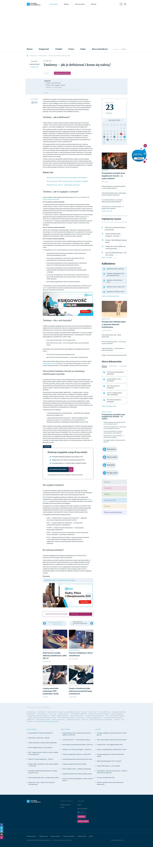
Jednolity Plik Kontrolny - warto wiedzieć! (108, 766)
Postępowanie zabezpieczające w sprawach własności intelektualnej (114, 324)
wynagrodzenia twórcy (49, 363)
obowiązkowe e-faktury (73, 719)
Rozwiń (46, 93)
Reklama (66, 4)
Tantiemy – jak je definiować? (53, 83)
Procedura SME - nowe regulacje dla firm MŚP (110, 744)
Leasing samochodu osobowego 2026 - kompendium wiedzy (51, 691)
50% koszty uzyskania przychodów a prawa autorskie (115, 229)
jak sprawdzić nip (31, 712)
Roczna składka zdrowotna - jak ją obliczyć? (40, 747)
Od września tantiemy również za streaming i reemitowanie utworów (63, 89)
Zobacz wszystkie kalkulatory (110, 296)
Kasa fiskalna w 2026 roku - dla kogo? (39, 738)
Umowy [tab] (104, 366)
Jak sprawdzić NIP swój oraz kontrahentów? (40, 733)
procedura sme (81, 718)
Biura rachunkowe (100, 49)
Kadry (83, 49)
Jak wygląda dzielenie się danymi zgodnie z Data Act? (114, 441)
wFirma (62, 807)
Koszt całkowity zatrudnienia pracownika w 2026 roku (77, 744)
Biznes (30, 49)
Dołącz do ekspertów (82, 808)
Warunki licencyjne (82, 836)
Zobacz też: (48, 172)
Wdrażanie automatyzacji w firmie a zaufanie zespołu (77, 774)
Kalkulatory (111, 449)
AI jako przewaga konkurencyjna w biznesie (74, 764)
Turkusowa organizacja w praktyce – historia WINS (76, 754)
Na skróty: (47, 81)
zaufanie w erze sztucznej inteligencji (98, 714)
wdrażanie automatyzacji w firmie (94, 716)
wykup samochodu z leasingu (55, 712)
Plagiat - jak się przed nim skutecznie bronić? (114, 355)
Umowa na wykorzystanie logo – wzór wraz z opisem (115, 254)
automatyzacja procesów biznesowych (38, 716)
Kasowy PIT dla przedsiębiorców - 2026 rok (40, 759)
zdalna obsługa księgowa (43, 719)
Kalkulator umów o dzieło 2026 (116, 287)
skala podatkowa (42, 714)
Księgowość (44, 49)
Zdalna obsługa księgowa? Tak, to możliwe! (109, 761)
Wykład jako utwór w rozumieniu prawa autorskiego (59, 580)
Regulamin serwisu (43, 836)
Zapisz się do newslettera (62, 73)
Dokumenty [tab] (113, 366)
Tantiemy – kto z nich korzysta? (54, 87)
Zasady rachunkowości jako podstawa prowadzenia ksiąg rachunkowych (80, 691)
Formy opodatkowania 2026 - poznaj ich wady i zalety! (43, 777)
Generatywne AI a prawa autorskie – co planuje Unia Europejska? (114, 436)
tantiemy (47, 73)
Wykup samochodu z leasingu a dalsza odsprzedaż (42, 743)
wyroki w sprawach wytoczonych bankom (100, 719)
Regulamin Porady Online (69, 836)
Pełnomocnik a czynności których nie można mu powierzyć (115, 248)
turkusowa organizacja (117, 714)
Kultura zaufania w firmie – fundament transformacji (76, 769)
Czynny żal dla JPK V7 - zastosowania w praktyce (76, 740)
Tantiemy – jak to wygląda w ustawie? (55, 85)
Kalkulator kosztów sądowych (115, 269)
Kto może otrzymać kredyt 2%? (106, 777)
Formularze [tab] (123, 366)
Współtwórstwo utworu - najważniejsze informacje (63, 185)
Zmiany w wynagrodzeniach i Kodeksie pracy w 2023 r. (112, 749)
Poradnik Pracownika (65, 805)
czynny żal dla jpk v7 (63, 714)
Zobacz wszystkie (107, 211)
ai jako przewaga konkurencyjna (59, 716)
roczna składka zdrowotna (72, 712)
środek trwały (93, 712)
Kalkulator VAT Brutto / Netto (115, 292)
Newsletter (82, 816)
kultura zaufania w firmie (77, 716)
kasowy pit (84, 712)
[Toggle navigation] (125, 4)
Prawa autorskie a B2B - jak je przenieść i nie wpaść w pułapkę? (67, 181)
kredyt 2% (84, 719)
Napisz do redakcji (83, 821)
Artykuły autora (34, 67)
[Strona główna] (27, 55)
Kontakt (79, 805)
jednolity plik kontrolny (58, 719)
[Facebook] (1, 824)
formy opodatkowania (104, 712)
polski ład (116, 719)
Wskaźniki (111, 465)
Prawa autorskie (107, 412)
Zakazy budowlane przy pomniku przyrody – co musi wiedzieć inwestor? (115, 423)
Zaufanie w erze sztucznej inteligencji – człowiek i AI (76, 749)
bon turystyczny (38, 721)
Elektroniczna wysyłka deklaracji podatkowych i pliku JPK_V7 (55, 655)
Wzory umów (112, 457)
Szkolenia (93, 4)
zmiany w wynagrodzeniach (94, 718)
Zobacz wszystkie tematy (51, 721)
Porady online (112, 473)
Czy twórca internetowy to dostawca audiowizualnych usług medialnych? (113, 432)
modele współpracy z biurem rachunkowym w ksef (42, 718)
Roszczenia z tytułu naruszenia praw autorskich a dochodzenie (67, 178)
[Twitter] (1, 827)
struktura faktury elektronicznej (66, 718)
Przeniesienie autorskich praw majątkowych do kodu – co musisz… (113, 416)
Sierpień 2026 (114, 120)
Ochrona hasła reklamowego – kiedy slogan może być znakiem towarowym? (115, 427)
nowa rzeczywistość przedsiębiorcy (115, 716)
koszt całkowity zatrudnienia (79, 714)
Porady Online (54, 4)
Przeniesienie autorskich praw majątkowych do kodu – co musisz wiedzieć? (113, 176)
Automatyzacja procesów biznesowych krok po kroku (77, 759)
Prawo (71, 49)
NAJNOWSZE (105, 170)
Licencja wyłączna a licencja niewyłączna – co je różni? (112, 235)
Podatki (58, 49)
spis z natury (52, 714)
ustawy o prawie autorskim (51, 199)
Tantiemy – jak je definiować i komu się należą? (116, 241)
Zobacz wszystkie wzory (109, 406)
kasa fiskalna (41, 712)
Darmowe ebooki (79, 4)
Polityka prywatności (31, 836)
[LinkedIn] (1, 831)
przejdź (139, 158)
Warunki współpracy (55, 836)
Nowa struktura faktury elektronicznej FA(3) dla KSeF (112, 740)
